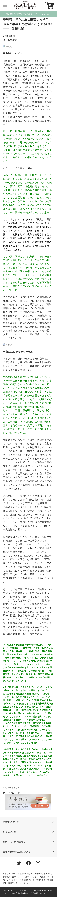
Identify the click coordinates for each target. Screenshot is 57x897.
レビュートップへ (11, 787)
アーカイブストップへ (12, 793)
